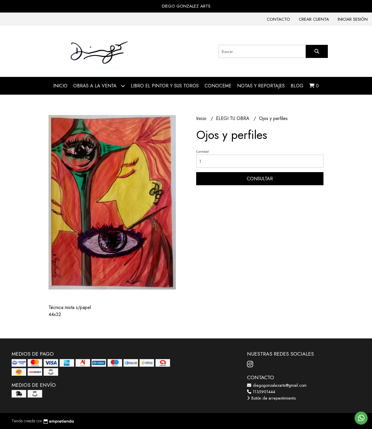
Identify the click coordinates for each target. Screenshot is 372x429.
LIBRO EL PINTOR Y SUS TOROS (165, 85)
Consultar (260, 178)
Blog (297, 85)
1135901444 (263, 392)
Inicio (60, 85)
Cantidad (202, 151)
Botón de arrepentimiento (273, 398)
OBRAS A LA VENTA (95, 85)
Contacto (278, 19)
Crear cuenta (314, 19)
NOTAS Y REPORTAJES (261, 85)
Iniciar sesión (353, 19)
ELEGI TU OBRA (233, 118)
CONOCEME (218, 85)
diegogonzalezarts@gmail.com (279, 385)
